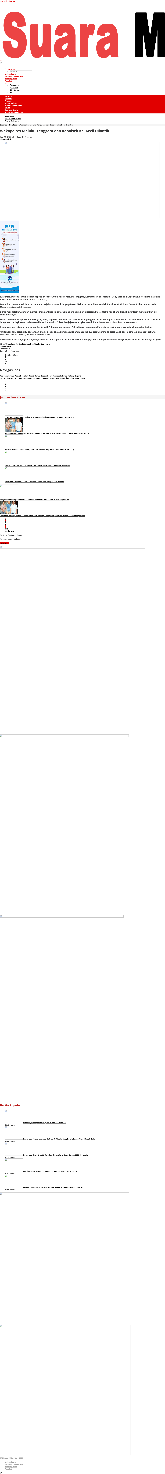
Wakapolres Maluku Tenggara (36, 344)
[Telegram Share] (6, 389)
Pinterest (15, 90)
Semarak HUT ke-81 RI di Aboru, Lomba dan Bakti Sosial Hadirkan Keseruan (37, 465)
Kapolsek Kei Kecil (15, 344)
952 (6, 529)
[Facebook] (6, 357)
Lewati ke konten (7, 1)
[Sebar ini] (5, 382)
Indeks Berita (10, 1462)
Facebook (15, 85)
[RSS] (6, 364)
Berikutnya (9, 531)
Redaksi (8, 1469)
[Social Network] (6, 83)
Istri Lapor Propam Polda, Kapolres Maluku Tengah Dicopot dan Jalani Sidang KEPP (42, 378)
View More (4, 543)
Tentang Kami (11, 1466)
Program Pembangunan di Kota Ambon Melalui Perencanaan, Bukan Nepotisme (39, 417)
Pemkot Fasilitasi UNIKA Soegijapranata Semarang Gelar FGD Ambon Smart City (39, 449)
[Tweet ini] (6, 384)
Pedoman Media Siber (14, 1464)
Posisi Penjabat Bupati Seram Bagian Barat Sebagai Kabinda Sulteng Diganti (40, 376)
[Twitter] (6, 359)
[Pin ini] (6, 387)
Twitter (14, 88)
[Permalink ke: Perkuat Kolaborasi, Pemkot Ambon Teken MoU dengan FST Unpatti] (14, 479)
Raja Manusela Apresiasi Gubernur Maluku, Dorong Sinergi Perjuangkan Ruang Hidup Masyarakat (47, 433)
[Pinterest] (6, 362)
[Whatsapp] (6, 391)
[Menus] (1, 60)
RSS (12, 92)
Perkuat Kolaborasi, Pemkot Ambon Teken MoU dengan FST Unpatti (34, 482)
